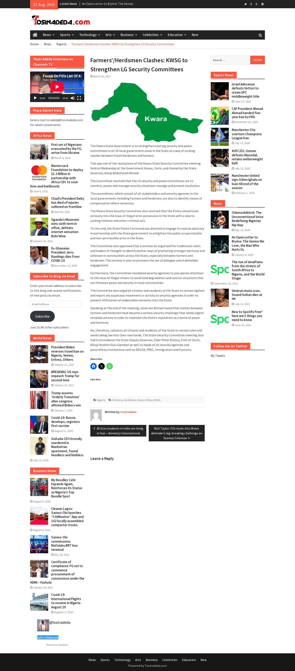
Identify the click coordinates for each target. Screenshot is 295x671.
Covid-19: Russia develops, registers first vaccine (65, 421)
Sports (65, 35)
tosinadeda (128, 412)
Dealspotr (63, 644)
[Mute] (73, 98)
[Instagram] (262, 4)
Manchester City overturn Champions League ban (247, 134)
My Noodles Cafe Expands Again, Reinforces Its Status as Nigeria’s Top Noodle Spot (66, 488)
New (195, 35)
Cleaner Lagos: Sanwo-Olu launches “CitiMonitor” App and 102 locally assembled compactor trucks (67, 516)
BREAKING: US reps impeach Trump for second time (65, 376)
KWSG (157, 400)
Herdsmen (129, 400)
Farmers (117, 400)
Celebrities (151, 35)
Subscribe (42, 316)
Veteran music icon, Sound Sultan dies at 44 (247, 294)
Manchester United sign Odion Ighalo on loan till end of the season (247, 181)
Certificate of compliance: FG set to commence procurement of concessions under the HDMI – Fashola (57, 572)
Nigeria (101, 400)
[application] (57, 87)
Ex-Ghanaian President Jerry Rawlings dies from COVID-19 (65, 254)
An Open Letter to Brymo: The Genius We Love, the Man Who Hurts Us (248, 243)
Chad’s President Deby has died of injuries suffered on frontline (67, 202)
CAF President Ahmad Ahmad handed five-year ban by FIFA (247, 112)
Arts (109, 35)
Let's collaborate (47, 637)
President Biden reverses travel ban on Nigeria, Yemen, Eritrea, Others (67, 353)
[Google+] (256, 4)
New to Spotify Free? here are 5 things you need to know (247, 316)
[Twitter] (245, 4)
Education (175, 35)
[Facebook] (251, 4)
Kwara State (144, 400)
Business (127, 35)
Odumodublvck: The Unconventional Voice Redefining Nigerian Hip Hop (247, 218)
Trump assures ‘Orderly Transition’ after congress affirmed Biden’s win (66, 399)
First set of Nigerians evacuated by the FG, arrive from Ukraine (66, 148)
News (47, 35)
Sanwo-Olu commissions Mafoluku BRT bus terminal (64, 543)
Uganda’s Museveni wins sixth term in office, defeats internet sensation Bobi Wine (65, 227)
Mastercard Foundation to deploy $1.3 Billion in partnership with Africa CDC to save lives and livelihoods (56, 176)
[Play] (35, 98)
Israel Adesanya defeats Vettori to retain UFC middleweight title (245, 90)
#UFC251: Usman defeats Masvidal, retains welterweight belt (247, 157)
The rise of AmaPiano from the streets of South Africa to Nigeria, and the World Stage (248, 270)
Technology (88, 35)
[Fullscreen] (79, 98)
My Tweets (218, 356)
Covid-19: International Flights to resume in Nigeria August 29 (66, 600)
